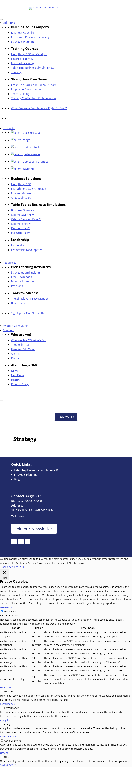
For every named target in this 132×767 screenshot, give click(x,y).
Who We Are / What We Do (28, 340)
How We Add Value (23, 349)
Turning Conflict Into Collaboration (33, 98)
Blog (17, 479)
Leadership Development (27, 250)
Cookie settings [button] (9, 567)
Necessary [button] (6, 607)
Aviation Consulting (15, 326)
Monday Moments (23, 281)
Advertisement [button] (8, 736)
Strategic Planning (23, 41)
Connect (8, 330)
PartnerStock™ (20, 228)
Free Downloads (21, 277)
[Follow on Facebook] (39, 3)
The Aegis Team (21, 345)
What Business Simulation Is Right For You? (39, 108)
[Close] (1, 400)
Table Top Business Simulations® (32, 68)
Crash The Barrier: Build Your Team (34, 85)
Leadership (18, 245)
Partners (16, 358)
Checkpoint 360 (21, 197)
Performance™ (20, 233)
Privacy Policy (20, 384)
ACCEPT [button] (24, 567)
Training (16, 72)
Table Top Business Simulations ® (36, 470)
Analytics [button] (5, 720)
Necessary (10, 611)
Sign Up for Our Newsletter (28, 313)
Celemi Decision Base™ (26, 219)
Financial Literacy (22, 59)
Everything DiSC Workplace (28, 189)
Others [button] (4, 752)
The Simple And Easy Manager (30, 299)
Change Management (25, 193)
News (14, 371)
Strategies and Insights (26, 272)
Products (9, 128)
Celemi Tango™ (21, 224)
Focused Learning (22, 63)
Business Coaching (23, 33)
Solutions (9, 23)
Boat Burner (19, 303)
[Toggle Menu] (1, 19)
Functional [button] (6, 687)
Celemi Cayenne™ (22, 215)
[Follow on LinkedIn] (45, 3)
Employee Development (26, 89)
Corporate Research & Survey (30, 37)
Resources (9, 262)
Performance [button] (7, 703)
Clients (15, 353)
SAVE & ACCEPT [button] (9, 765)
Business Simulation (24, 210)
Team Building (20, 94)
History (15, 380)
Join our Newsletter (34, 528)
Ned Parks (17, 375)
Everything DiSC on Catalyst (29, 54)
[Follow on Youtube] (52, 3)
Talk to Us (66, 417)
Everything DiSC (21, 184)
